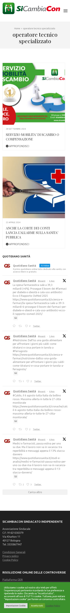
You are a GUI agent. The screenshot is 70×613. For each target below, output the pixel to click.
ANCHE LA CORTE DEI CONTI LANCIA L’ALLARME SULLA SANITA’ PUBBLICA (32, 232)
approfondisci (18, 146)
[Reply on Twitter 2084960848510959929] (15, 381)
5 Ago (52, 336)
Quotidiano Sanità (24, 280)
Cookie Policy (10, 559)
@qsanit (41, 281)
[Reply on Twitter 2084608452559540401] (15, 429)
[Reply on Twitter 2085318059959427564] (15, 326)
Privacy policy (10, 556)
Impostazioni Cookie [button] (16, 605)
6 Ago (52, 281)
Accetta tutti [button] (37, 605)
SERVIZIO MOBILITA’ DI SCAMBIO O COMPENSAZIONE (32, 136)
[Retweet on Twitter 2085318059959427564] (21, 326)
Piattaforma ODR (12, 579)
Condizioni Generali (13, 552)
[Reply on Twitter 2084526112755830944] (15, 484)
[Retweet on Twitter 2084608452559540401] (21, 429)
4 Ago (52, 391)
